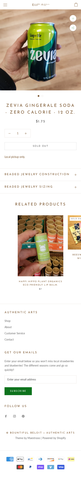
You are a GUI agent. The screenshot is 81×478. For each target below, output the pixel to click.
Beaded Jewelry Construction (37, 174)
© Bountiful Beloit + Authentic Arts (40, 433)
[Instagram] (14, 416)
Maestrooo (34, 438)
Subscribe (18, 391)
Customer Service (15, 333)
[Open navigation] (5, 4)
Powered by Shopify (54, 438)
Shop (8, 320)
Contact (9, 339)
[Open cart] (76, 5)
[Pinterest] (23, 416)
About (8, 327)
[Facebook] (6, 416)
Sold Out (40, 146)
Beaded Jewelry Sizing (29, 187)
